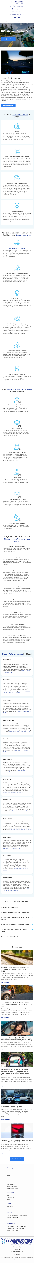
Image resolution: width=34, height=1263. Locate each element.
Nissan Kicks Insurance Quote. (21, 811)
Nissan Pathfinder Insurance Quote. (19, 731)
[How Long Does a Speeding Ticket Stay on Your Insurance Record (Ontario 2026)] (17, 1028)
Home (2, 21)
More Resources (17, 1159)
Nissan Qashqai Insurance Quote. (21, 829)
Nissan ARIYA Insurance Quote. (15, 869)
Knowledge (10, 1197)
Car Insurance (17, 9)
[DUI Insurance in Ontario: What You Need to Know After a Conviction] (17, 1130)
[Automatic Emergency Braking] (17, 1096)
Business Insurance (17, 15)
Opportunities (11, 1175)
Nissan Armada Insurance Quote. (13, 792)
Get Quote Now (8, 39)
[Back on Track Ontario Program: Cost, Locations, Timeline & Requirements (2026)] (17, 957)
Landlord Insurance (17, 6)
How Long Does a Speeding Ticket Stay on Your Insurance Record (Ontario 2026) (16, 1039)
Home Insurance (17, 12)
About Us (9, 1171)
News (8, 1199)
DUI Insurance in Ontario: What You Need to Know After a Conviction (17, 1141)
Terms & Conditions (17, 1251)
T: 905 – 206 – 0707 (12, 1230)
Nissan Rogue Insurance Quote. (17, 711)
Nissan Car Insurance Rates (19, 389)
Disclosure (17, 1249)
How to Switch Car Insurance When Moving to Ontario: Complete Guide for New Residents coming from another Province (16, 1072)
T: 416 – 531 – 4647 (12, 1220)
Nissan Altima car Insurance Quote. (16, 691)
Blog (8, 1195)
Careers (9, 1173)
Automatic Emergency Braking (13, 1107)
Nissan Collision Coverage (17, 248)
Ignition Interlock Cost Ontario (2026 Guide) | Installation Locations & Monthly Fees (16, 1004)
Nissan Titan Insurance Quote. (15, 750)
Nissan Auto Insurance (12, 654)
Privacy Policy (17, 1247)
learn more (5, 982)
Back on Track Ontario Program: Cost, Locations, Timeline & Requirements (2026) (15, 969)
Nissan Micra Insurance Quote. (12, 848)
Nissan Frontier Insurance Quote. (16, 889)
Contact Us (17, 17)
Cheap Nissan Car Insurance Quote (17, 540)
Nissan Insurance (20, 114)
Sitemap (17, 1254)
